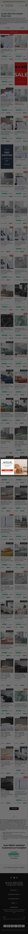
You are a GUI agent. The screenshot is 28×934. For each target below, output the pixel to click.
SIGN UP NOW (7, 470)
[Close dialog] (26, 460)
